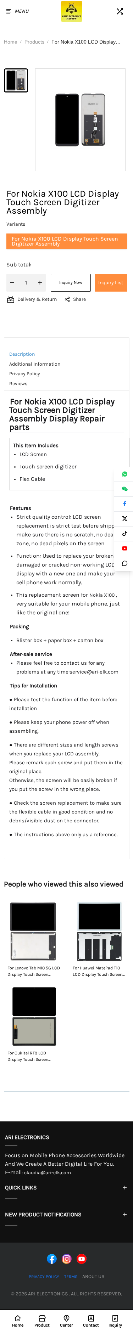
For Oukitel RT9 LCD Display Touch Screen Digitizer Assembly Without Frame (27, 1057)
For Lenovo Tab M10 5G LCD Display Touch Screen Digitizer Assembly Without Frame (33, 972)
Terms (70, 1276)
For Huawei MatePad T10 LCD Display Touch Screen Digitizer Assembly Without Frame (97, 972)
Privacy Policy (44, 1276)
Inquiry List (110, 283)
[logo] (71, 11)
